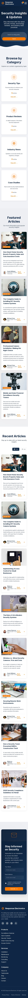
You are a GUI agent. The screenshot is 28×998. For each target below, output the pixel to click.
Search (14, 38)
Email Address (9, 874)
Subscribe (12, 888)
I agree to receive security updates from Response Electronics (14, 883)
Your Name (8, 866)
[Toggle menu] (25, 3)
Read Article (20, 272)
